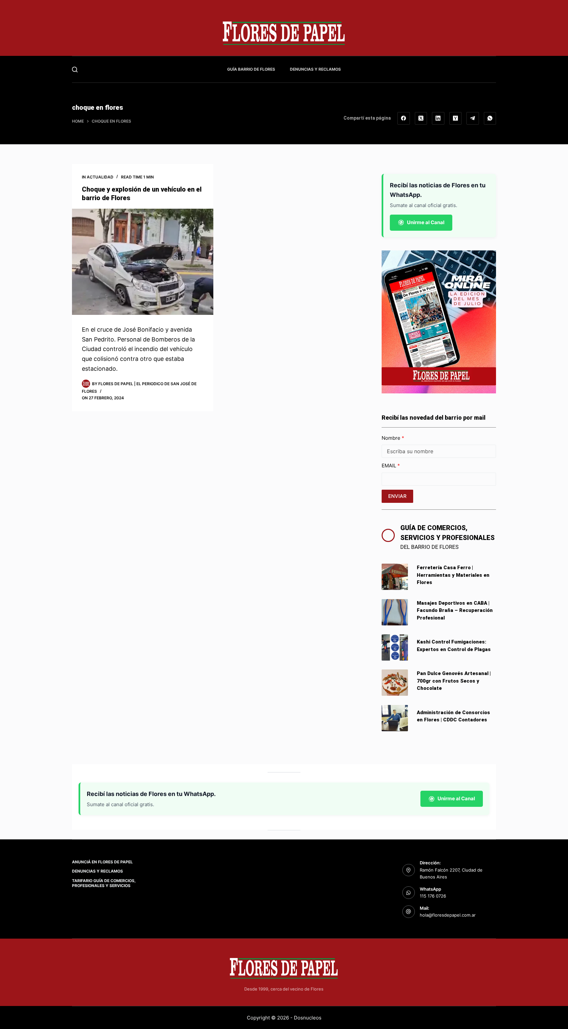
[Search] (75, 69)
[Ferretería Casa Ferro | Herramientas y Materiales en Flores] (395, 577)
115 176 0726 (433, 896)
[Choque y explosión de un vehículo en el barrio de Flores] (142, 262)
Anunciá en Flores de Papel (102, 861)
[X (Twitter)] (421, 118)
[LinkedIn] (438, 118)
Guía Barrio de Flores (251, 69)
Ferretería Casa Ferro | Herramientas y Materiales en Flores (453, 575)
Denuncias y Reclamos (315, 69)
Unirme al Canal (425, 222)
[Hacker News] (455, 118)
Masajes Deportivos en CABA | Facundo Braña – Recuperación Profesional (455, 610)
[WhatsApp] (490, 118)
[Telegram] (472, 118)
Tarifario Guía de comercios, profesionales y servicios (104, 883)
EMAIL (389, 465)
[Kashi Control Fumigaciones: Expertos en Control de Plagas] (395, 647)
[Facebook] (403, 118)
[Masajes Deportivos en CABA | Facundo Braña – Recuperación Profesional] (395, 612)
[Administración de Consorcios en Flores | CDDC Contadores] (395, 718)
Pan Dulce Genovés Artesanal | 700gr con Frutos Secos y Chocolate (454, 680)
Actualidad (100, 177)
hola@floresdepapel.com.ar (448, 915)
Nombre (392, 438)
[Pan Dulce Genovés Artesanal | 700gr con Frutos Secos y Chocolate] (395, 682)
